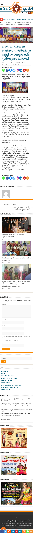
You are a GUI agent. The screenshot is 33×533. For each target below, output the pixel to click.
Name (4, 320)
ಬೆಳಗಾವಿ (7, 22)
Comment (5, 304)
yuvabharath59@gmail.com (9, 387)
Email (3, 325)
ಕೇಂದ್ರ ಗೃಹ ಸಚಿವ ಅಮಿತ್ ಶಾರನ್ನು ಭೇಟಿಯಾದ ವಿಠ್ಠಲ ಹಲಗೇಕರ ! (21, 208)
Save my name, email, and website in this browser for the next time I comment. (16, 337)
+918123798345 (5, 390)
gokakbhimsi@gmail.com (13, 385)
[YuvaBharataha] (16, 8)
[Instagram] (17, 70)
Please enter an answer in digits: (10, 340)
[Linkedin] (20, 70)
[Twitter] (13, 70)
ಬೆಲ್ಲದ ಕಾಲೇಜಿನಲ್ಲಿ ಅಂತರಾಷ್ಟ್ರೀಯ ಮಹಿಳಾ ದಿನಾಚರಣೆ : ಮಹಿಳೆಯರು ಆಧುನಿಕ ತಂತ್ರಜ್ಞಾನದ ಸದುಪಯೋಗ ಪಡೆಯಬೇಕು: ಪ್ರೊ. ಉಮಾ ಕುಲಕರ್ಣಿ (16, 284)
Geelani (24, 521)
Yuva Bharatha (6, 62)
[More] (27, 70)
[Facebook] (7, 70)
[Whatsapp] (3, 70)
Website (4, 331)
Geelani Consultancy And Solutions (12, 523)
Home (2, 22)
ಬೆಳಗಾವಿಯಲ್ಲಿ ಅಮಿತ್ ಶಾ (9, 203)
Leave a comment (8, 64)
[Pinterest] (24, 70)
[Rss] (16, 518)
